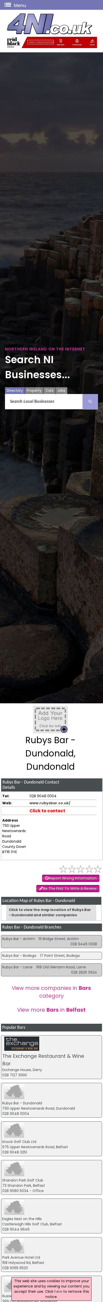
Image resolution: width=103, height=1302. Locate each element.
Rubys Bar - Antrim (18, 938)
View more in (51, 1009)
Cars (50, 390)
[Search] (90, 402)
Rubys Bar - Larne (17, 967)
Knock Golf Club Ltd (19, 1141)
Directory (15, 390)
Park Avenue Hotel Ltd (21, 1257)
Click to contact (47, 811)
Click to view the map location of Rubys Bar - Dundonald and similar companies (50, 912)
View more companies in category (51, 991)
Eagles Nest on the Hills (22, 1218)
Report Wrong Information (72, 878)
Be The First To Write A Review (69, 888)
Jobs (61, 390)
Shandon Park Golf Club (22, 1180)
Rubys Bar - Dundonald (22, 1103)
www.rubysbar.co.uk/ (50, 803)
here (58, 1291)
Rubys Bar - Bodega (19, 955)
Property (34, 390)
